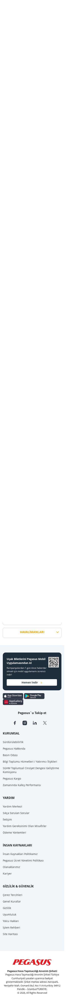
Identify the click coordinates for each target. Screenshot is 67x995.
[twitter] (47, 723)
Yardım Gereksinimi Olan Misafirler (25, 826)
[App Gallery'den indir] (13, 702)
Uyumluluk (9, 914)
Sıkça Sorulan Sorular (16, 813)
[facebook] (17, 723)
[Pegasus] (32, 962)
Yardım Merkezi (12, 806)
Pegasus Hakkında (14, 748)
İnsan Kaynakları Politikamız (20, 854)
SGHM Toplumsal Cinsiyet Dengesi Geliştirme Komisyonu (31, 770)
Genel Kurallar (12, 901)
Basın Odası (10, 755)
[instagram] (28, 723)
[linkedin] (38, 723)
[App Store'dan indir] (13, 696)
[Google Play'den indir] (34, 696)
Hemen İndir (30, 682)
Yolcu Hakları (11, 921)
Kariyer (7, 873)
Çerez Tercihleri (12, 895)
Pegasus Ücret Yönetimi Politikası (23, 860)
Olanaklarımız (11, 867)
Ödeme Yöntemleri (14, 832)
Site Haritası (10, 934)
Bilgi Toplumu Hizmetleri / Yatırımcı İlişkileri (30, 761)
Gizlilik (7, 908)
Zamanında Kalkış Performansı (22, 785)
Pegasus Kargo (12, 778)
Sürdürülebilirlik (13, 742)
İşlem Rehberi (11, 927)
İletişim (7, 819)
